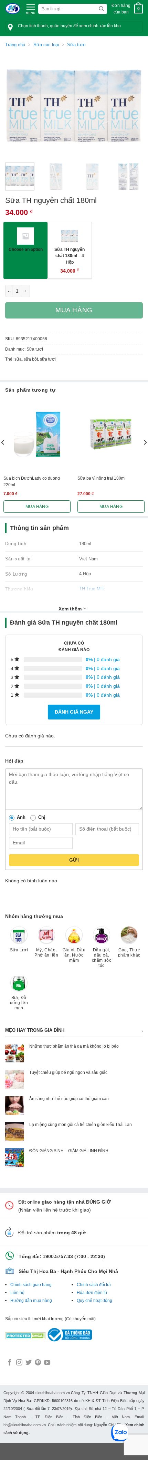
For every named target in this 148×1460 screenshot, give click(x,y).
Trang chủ (15, 44)
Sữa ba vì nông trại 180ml (101, 478)
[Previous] (16, 105)
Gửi (74, 860)
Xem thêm (71, 608)
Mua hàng (74, 310)
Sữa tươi (76, 44)
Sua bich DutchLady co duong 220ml (31, 481)
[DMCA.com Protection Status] (25, 1334)
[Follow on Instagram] (19, 1363)
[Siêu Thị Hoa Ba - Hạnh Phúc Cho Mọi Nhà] (12, 8)
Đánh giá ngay (74, 712)
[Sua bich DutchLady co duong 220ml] (37, 434)
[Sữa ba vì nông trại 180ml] (111, 434)
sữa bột (31, 359)
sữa (18, 359)
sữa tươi (48, 359)
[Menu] (30, 8)
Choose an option (26, 249)
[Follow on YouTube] (47, 1363)
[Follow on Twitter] (28, 1363)
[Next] (131, 105)
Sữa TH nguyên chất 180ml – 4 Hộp (69, 255)
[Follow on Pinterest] (38, 1363)
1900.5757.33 (58, 1256)
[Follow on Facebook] (10, 1363)
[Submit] (101, 9)
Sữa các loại (46, 44)
